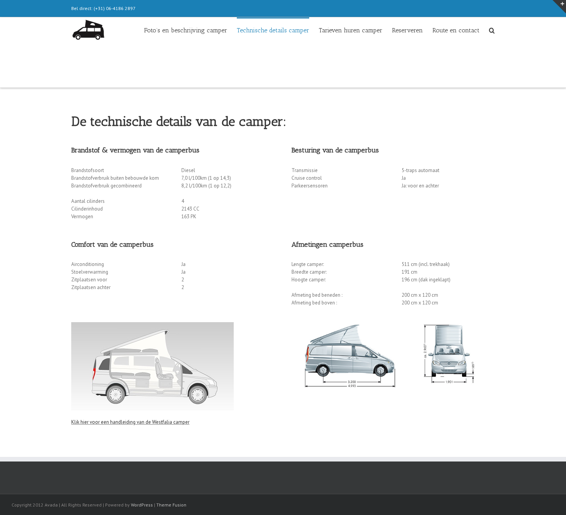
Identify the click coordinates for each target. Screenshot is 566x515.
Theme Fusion (171, 505)
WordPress (142, 505)
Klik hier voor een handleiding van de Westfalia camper (130, 422)
